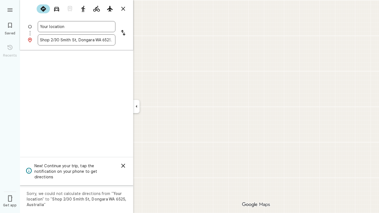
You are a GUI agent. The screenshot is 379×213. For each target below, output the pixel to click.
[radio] (43, 8)
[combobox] (76, 26)
